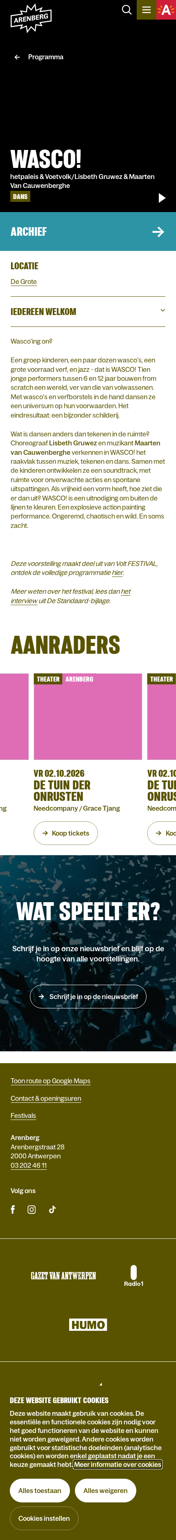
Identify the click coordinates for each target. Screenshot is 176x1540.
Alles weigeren (105, 1490)
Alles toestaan (39, 1490)
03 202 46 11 (29, 1165)
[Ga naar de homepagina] (31, 18)
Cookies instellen (44, 1518)
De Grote (24, 281)
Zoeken (127, 10)
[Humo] (88, 1324)
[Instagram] (31, 1209)
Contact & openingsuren (46, 1098)
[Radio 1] (133, 1275)
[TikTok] (52, 1209)
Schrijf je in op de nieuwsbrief (93, 996)
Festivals (23, 1115)
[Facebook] (13, 1209)
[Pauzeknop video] (162, 198)
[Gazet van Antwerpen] (63, 1275)
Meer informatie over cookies (117, 1464)
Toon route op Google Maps (50, 1080)
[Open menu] (146, 10)
